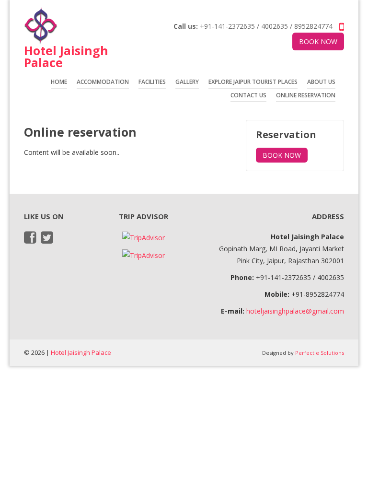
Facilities (152, 82)
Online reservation (305, 95)
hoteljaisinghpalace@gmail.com (295, 311)
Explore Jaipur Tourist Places (253, 82)
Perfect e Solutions (319, 352)
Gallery (187, 82)
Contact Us (248, 95)
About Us (321, 82)
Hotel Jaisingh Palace (81, 352)
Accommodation (103, 82)
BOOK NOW (318, 41)
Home (59, 82)
